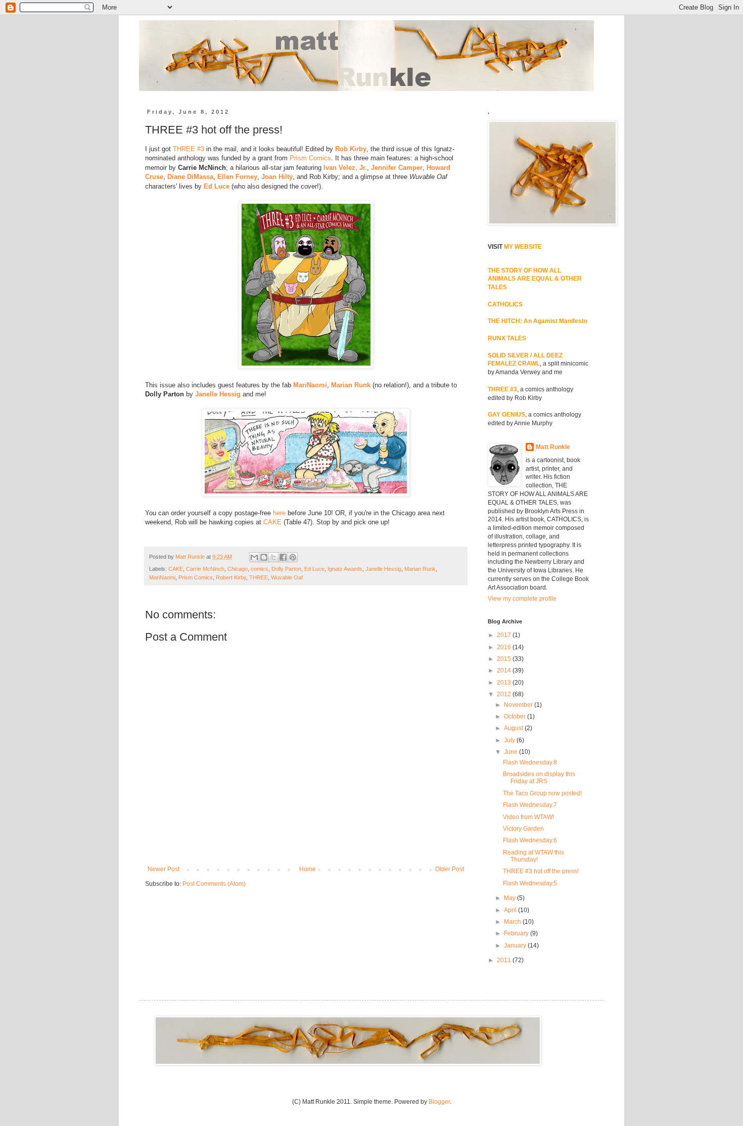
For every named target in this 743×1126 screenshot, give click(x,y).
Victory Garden (523, 828)
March (513, 921)
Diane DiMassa (190, 177)
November (519, 704)
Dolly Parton (286, 569)
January (516, 945)
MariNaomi (310, 385)
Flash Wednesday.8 (530, 762)
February (517, 933)
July (510, 740)
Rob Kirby (350, 149)
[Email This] (254, 557)
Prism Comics (310, 158)
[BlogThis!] (264, 557)
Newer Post (163, 869)
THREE (258, 577)
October (515, 716)
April (511, 910)
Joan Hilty (277, 177)
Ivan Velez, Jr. (345, 167)
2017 (505, 635)
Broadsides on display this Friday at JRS (539, 778)
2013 (505, 682)
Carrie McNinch (205, 569)
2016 (505, 647)
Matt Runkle (553, 447)
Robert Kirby (231, 577)
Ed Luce (216, 186)
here (279, 513)
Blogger (439, 1101)
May (510, 898)
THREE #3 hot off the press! (541, 871)
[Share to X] (273, 557)
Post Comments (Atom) (214, 883)
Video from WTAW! (528, 817)
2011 (505, 960)
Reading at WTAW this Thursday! (533, 856)
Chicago (237, 569)
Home (307, 869)
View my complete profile (522, 598)
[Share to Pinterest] (293, 557)
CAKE (272, 522)
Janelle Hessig (218, 394)
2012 (505, 694)
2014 (505, 670)
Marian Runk (350, 385)
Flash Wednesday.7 (530, 804)
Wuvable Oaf (287, 577)
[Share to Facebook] (283, 557)
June (511, 751)
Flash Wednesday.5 (530, 883)
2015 (505, 658)
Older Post (449, 869)
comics (259, 569)
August (514, 728)
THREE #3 (188, 149)
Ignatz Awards (345, 569)
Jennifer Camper (397, 167)
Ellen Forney (237, 177)
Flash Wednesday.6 (530, 840)
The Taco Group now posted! (542, 793)
